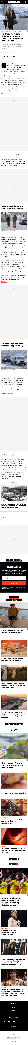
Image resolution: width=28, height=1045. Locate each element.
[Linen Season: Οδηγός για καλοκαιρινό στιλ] (14, 616)
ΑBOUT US (14, 1010)
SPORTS (14, 859)
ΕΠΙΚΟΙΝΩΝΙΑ (14, 1003)
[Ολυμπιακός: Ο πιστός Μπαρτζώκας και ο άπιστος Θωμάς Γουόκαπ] (14, 918)
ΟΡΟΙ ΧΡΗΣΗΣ (14, 1014)
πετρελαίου (13, 275)
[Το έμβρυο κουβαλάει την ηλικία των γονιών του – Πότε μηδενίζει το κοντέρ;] (14, 836)
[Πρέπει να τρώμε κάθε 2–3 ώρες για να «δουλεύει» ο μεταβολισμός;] (14, 807)
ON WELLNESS (14, 724)
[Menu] (2, 2)
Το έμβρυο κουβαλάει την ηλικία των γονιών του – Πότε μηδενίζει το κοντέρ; (13, 850)
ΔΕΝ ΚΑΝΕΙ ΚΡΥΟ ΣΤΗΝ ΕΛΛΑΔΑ (12, 31)
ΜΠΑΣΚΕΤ (4, 957)
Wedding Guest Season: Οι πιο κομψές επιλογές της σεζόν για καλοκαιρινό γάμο (13, 685)
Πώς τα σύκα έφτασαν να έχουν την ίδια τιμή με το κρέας (12, 765)
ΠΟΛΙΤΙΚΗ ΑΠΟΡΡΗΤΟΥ (14, 1017)
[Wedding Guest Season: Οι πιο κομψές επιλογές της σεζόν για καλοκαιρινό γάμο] (14, 673)
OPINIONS (4, 928)
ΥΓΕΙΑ (3, 846)
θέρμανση (4, 281)
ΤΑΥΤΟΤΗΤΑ (14, 1007)
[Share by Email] (14, 56)
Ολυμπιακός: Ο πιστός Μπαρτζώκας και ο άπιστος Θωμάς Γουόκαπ (11, 932)
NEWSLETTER (14, 1026)
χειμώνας (15, 63)
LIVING (3, 760)
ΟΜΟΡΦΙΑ (4, 791)
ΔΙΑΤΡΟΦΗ (4, 817)
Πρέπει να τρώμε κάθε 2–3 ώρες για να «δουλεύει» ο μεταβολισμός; (13, 821)
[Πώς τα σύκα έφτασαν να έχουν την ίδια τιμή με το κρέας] (14, 747)
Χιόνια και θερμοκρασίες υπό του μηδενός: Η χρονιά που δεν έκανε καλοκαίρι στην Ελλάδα (13, 505)
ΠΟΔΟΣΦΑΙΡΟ (5, 895)
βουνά (24, 380)
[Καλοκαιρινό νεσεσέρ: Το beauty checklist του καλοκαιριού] (14, 648)
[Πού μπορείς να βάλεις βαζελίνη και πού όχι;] (14, 781)
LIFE (2, 502)
